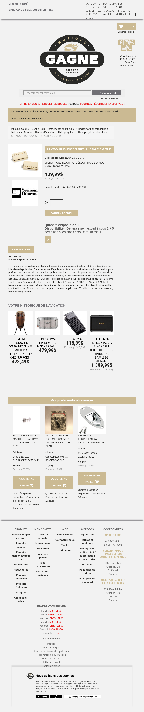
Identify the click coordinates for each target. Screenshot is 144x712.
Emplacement (65, 534)
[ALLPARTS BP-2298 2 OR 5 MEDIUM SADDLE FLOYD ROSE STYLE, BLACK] (59, 420)
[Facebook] (121, 42)
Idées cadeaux (74, 111)
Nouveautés (91, 111)
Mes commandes (113, 3)
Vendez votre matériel (99, 14)
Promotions (21, 564)
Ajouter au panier (26, 482)
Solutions (17, 452)
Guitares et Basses (21, 132)
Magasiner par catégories (26, 111)
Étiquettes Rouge (53, 111)
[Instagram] (126, 42)
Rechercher (106, 93)
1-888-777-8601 (126, 65)
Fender (81, 449)
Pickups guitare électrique (92, 132)
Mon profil (43, 548)
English (90, 17)
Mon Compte (93, 3)
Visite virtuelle (125, 14)
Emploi (65, 545)
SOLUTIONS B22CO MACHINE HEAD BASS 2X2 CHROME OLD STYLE (25, 441)
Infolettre (124, 10)
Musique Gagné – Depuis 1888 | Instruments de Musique (43, 128)
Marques (37, 118)
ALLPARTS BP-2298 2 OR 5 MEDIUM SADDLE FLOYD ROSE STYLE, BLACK (58, 441)
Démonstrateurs (21, 118)
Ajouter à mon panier (61, 213)
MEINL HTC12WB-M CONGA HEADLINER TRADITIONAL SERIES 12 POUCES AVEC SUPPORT (20, 348)
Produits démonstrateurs (21, 556)
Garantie (87, 564)
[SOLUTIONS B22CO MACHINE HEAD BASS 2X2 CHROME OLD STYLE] (26, 420)
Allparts (49, 452)
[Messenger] (132, 42)
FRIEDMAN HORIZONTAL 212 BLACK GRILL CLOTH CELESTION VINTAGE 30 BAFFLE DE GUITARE (101, 350)
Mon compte (42, 543)
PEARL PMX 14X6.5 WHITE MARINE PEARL (47, 342)
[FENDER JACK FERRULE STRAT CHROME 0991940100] (92, 420)
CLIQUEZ (74, 104)
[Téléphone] (129, 48)
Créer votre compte (98, 7)
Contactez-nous (65, 539)
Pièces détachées (45, 132)
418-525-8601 (128, 59)
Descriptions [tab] (21, 249)
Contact (118, 7)
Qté (47, 202)
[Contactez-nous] (123, 48)
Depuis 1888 (87, 534)
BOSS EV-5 (75, 339)
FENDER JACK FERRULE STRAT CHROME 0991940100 (91, 439)
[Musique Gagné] (72, 59)
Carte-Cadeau (106, 10)
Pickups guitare (66, 132)
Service (90, 10)
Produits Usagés (109, 111)
